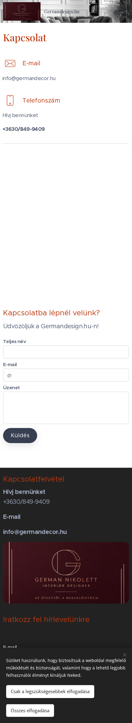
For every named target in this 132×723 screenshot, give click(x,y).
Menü (123, 11)
